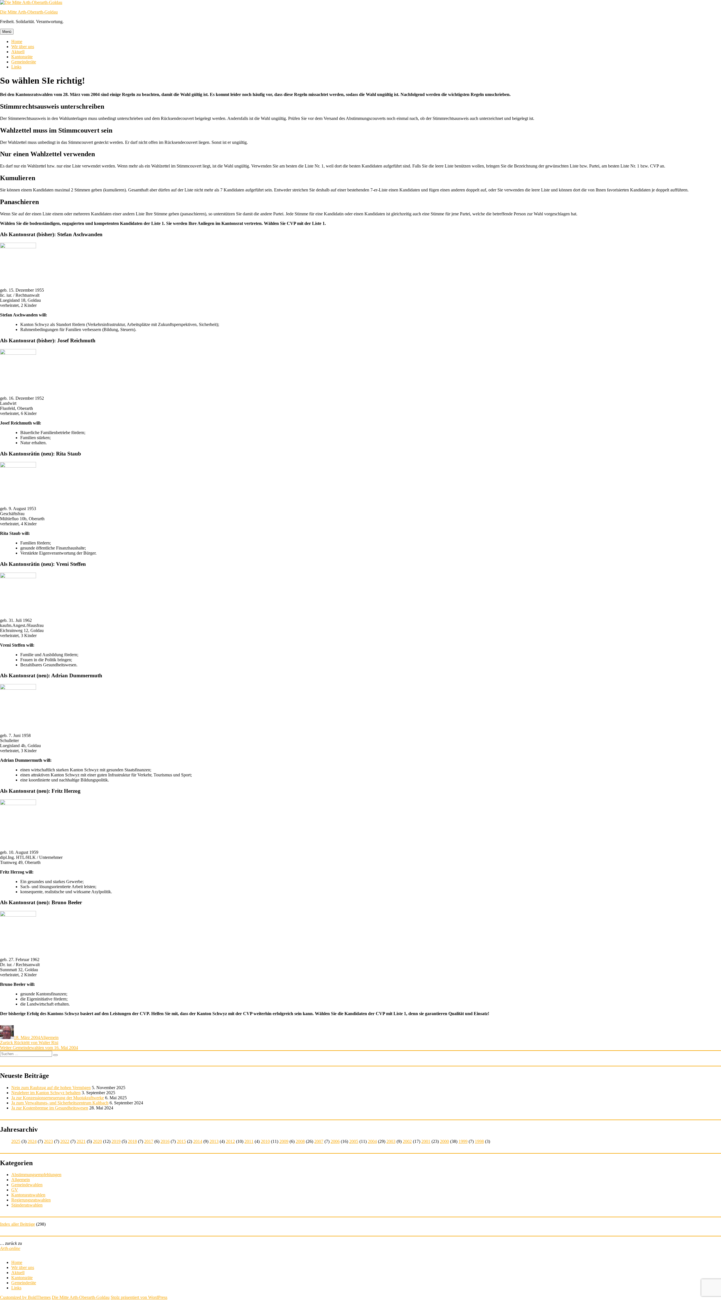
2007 (318, 1141)
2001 (425, 1141)
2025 (15, 1141)
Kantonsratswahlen (28, 1194)
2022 (64, 1141)
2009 (283, 1141)
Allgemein (49, 1037)
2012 (230, 1141)
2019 (116, 1141)
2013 (214, 1141)
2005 (353, 1141)
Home (16, 41)
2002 (407, 1141)
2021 (81, 1141)
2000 (444, 1141)
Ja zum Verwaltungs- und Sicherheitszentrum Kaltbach (59, 1102)
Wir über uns (22, 46)
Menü (6, 32)
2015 (181, 1141)
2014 (197, 1141)
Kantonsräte (22, 56)
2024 (32, 1141)
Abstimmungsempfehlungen (36, 1174)
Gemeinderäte (23, 61)
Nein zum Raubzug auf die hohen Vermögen (51, 1087)
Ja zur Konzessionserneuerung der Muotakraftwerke (57, 1097)
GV (14, 1189)
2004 (372, 1141)
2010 (265, 1141)
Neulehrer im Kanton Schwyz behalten (46, 1092)
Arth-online (10, 1248)
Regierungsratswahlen (31, 1200)
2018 (132, 1141)
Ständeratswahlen (27, 1205)
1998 (479, 1141)
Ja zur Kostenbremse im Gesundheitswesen (49, 1107)
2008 (300, 1141)
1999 (463, 1141)
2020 (97, 1141)
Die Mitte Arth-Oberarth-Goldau (29, 12)
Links (16, 66)
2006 (335, 1141)
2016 (165, 1141)
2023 (48, 1141)
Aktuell (18, 51)
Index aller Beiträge (17, 1224)
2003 (390, 1141)
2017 (148, 1141)
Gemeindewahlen (27, 1184)
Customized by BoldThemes (25, 1297)
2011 (248, 1141)
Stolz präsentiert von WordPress (139, 1297)
